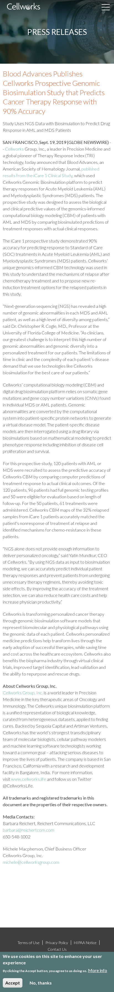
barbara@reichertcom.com (28, 830)
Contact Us (57, 949)
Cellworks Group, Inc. (23, 692)
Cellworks (14, 148)
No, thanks (41, 982)
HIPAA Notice (85, 942)
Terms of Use (28, 942)
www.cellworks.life (28, 779)
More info (97, 970)
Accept (12, 982)
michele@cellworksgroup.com (31, 862)
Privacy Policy (56, 942)
